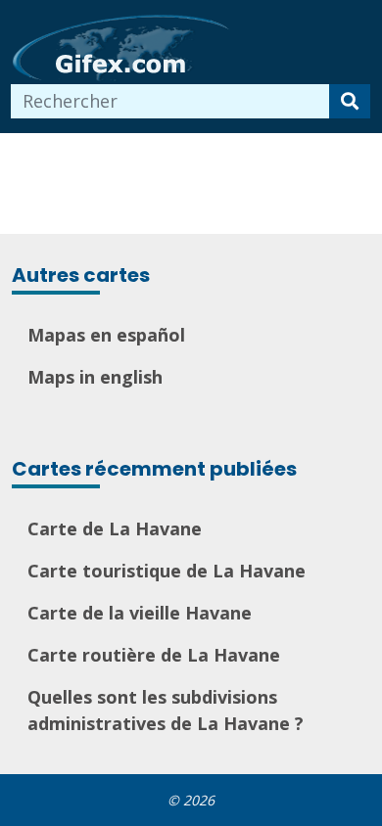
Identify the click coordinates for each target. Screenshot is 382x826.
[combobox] (170, 101)
